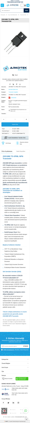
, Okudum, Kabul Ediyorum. (16, 349)
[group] (14, 43)
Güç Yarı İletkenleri (12, 14)
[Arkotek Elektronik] (14, 68)
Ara (26, 10)
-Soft (6, 421)
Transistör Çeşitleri (13, 92)
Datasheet (13, 97)
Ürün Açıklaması (7, 151)
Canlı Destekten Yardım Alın (17, 138)
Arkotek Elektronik (13, 89)
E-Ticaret (10, 421)
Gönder (25, 346)
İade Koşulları (20, 151)
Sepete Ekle (15, 124)
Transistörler (23, 14)
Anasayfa (3, 14)
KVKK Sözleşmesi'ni (8, 349)
